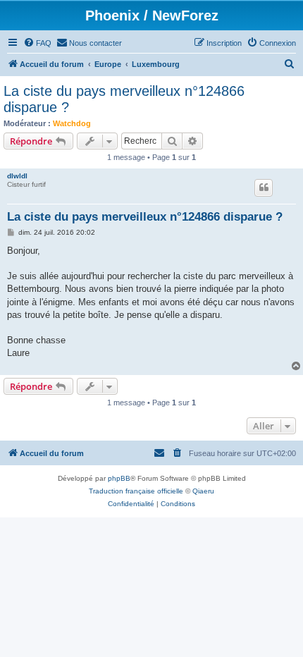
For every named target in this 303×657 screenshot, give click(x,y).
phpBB (119, 478)
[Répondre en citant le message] (263, 187)
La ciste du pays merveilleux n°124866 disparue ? (124, 99)
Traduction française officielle (136, 491)
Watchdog (72, 123)
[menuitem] (37, 43)
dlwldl (17, 176)
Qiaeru (203, 491)
